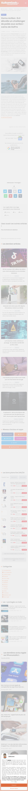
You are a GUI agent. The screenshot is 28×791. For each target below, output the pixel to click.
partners (9, 760)
